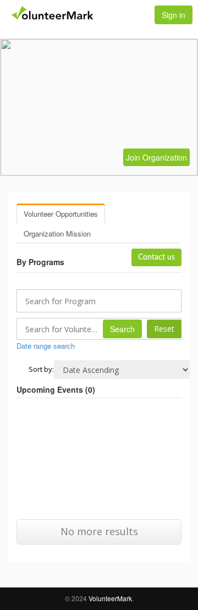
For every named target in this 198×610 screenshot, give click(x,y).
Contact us (156, 257)
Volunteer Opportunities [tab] (61, 213)
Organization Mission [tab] (57, 233)
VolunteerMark (110, 598)
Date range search (45, 345)
